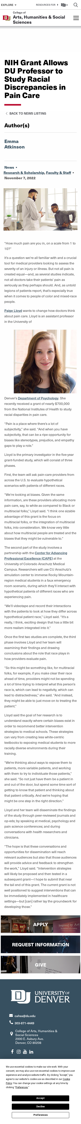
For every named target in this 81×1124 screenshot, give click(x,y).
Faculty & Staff (58, 172)
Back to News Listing (27, 113)
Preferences (40, 1115)
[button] (46, 4)
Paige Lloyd (13, 310)
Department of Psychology (38, 398)
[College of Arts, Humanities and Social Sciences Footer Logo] (40, 996)
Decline (40, 1106)
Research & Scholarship (24, 172)
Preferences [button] (22, 1087)
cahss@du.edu (25, 1016)
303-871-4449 (24, 1023)
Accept (40, 1098)
